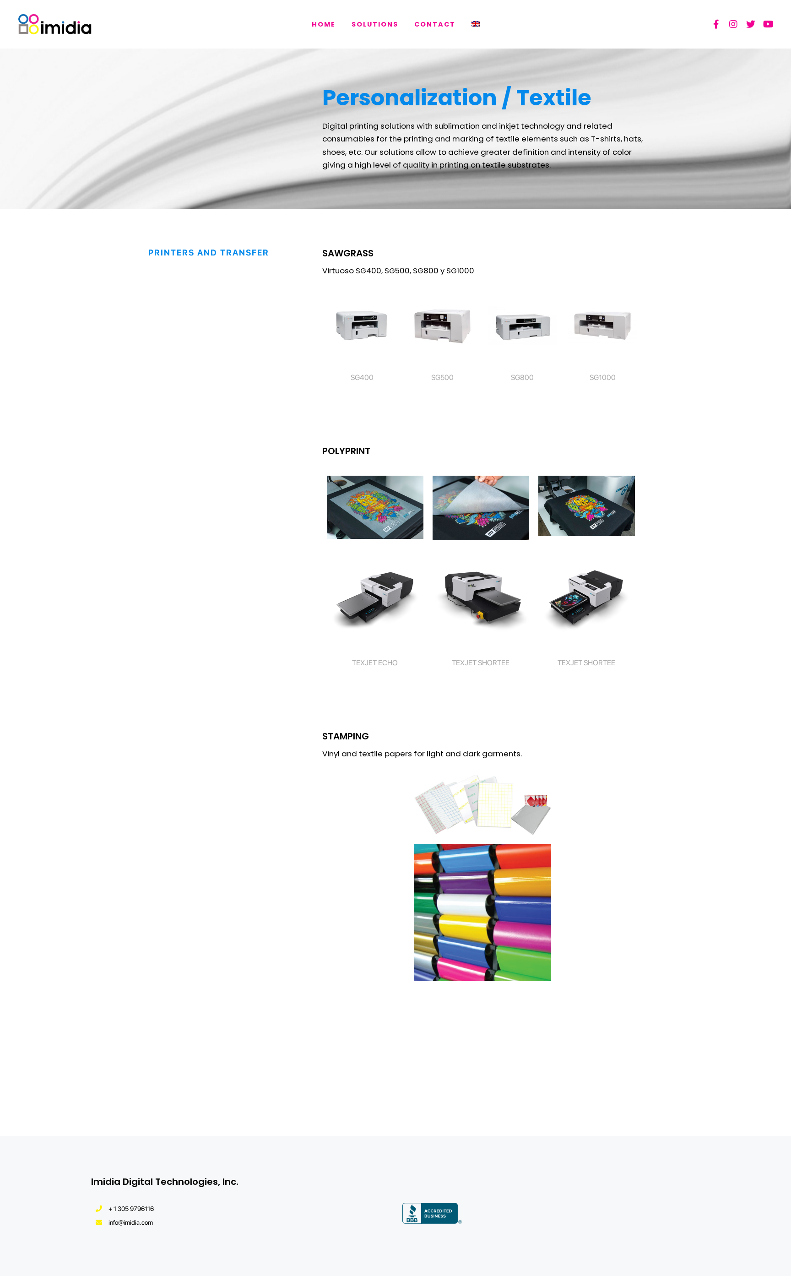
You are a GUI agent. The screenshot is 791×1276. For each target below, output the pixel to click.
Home (324, 24)
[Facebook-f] (716, 24)
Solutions (375, 24)
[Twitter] (750, 24)
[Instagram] (733, 24)
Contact (434, 24)
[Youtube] (768, 24)
